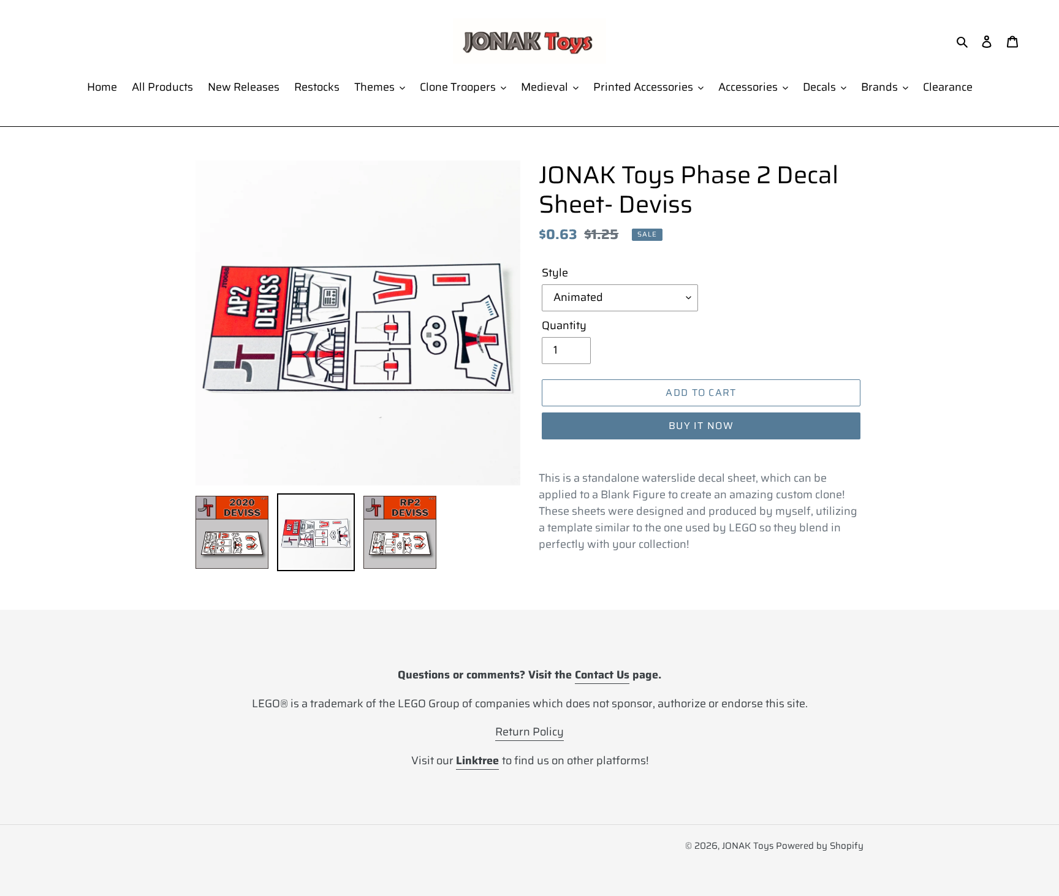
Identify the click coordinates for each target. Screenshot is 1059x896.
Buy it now (701, 425)
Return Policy (529, 731)
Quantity (564, 325)
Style (555, 273)
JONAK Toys (747, 845)
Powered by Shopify (820, 845)
